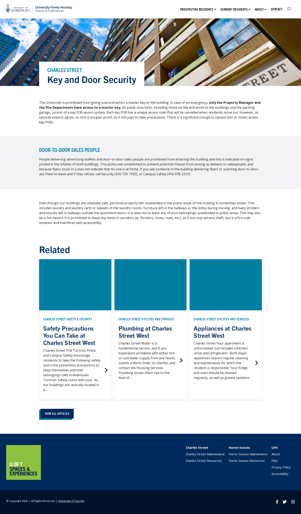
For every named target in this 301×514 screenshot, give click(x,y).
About (259, 9)
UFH (275, 447)
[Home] (23, 478)
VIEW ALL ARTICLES (57, 413)
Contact (277, 9)
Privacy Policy (281, 467)
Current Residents (234, 9)
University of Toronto (71, 501)
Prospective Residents (197, 9)
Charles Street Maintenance (205, 454)
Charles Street (197, 447)
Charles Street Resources (204, 461)
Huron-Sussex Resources (247, 461)
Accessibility (280, 474)
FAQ (274, 461)
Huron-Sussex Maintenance (248, 454)
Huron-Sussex (239, 447)
